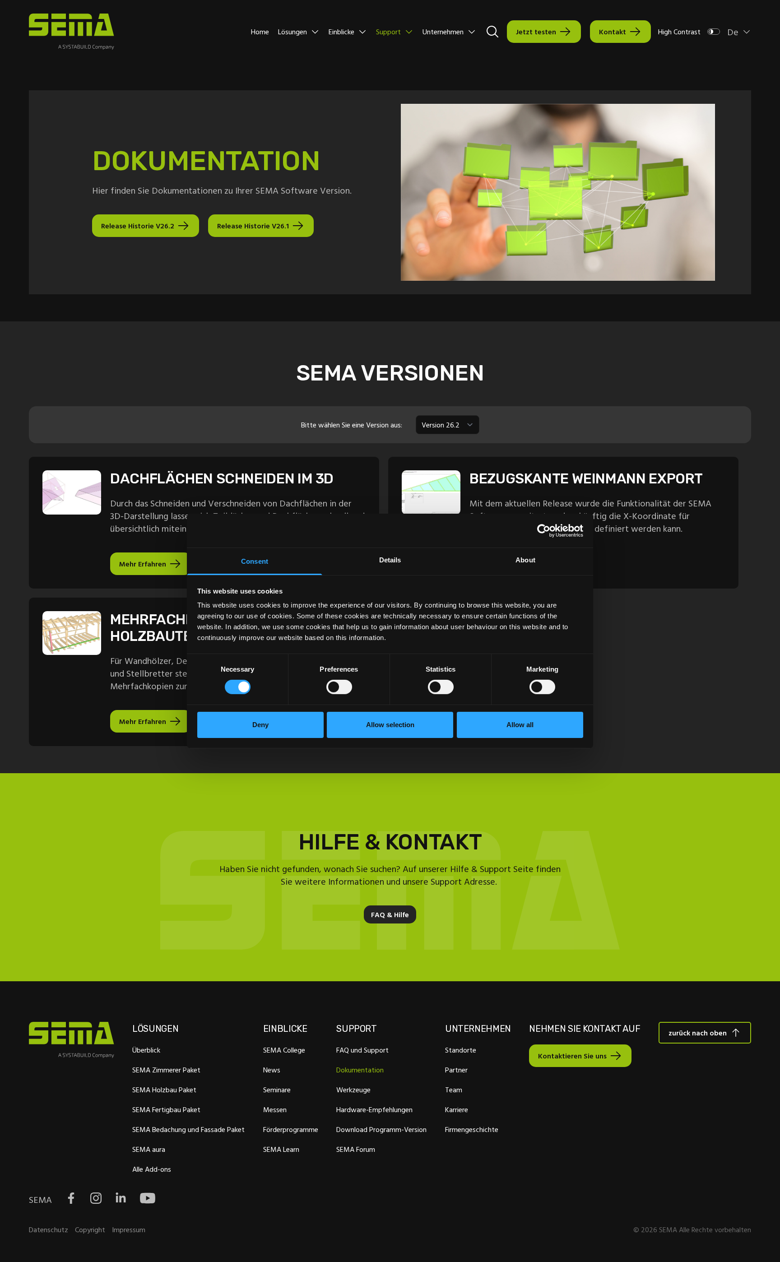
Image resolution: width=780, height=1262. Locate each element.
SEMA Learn (281, 1149)
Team (453, 1089)
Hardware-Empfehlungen (374, 1109)
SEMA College (284, 1049)
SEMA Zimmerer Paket (166, 1069)
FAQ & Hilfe (390, 914)
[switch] (339, 687)
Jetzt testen (536, 31)
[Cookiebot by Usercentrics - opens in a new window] (543, 530)
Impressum (128, 1229)
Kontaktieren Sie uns (572, 1055)
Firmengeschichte (471, 1129)
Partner (456, 1069)
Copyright (90, 1229)
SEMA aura (148, 1149)
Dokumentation (360, 1069)
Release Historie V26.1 (253, 225)
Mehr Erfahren (142, 563)
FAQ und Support (362, 1049)
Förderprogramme (290, 1129)
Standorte (460, 1049)
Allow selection (390, 724)
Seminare (277, 1089)
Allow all (520, 724)
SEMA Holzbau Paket (164, 1089)
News (271, 1069)
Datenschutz (48, 1229)
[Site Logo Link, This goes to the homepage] (71, 32)
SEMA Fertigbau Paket (166, 1109)
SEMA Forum (355, 1149)
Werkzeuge (353, 1089)
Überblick (146, 1049)
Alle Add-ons (151, 1169)
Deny (260, 724)
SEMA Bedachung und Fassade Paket (188, 1129)
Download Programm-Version (381, 1129)
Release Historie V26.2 (137, 225)
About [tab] (525, 560)
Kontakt (612, 31)
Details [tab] (390, 560)
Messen (275, 1109)
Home (260, 31)
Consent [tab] (254, 561)
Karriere (456, 1109)
